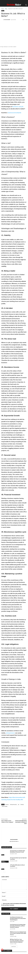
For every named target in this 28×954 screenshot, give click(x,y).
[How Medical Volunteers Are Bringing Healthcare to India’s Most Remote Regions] (5, 919)
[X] (18, 2)
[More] (19, 23)
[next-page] (4, 872)
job (18, 804)
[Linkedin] (13, 2)
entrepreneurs (10, 733)
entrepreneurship (13, 804)
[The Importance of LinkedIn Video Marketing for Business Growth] (5, 852)
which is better (4, 806)
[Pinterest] (15, 2)
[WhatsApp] (16, 23)
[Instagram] (10, 2)
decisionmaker (7, 19)
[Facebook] (7, 2)
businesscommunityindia (14, 112)
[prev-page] (2, 872)
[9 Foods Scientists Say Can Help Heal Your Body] (5, 860)
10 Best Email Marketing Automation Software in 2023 (21, 822)
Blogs (6, 8)
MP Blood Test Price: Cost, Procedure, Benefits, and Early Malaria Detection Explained (16, 941)
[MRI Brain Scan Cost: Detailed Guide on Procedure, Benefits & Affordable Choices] (5, 934)
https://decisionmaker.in (14, 841)
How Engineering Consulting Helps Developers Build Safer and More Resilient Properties (17, 926)
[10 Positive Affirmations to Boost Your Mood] (5, 867)
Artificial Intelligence (4, 861)
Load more (13, 946)
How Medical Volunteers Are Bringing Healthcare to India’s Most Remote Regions (18, 918)
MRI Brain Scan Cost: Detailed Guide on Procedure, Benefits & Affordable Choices (18, 933)
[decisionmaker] (2, 19)
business (7, 804)
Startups (22, 804)
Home (2, 8)
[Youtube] (21, 2)
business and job (18, 106)
